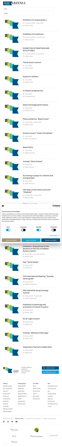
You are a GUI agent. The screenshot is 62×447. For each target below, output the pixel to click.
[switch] (23, 230)
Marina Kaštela (7, 411)
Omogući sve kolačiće (50, 240)
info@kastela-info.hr (50, 372)
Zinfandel (5, 406)
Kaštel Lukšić (21, 404)
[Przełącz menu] (57, 3)
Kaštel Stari (21, 391)
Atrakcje (5, 404)
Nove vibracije (37, 418)
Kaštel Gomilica (22, 393)
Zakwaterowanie (52, 386)
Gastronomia (36, 388)
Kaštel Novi (21, 388)
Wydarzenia (36, 399)
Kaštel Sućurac (22, 396)
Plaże (34, 386)
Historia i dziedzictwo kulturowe (6, 393)
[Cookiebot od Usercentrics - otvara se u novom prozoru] (53, 206)
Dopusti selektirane (31, 240)
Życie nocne (36, 391)
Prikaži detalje (53, 235)
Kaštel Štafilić (22, 386)
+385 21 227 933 (50, 368)
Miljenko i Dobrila (8, 409)
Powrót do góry (54, 435)
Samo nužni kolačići (11, 240)
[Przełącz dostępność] (4, 443)
